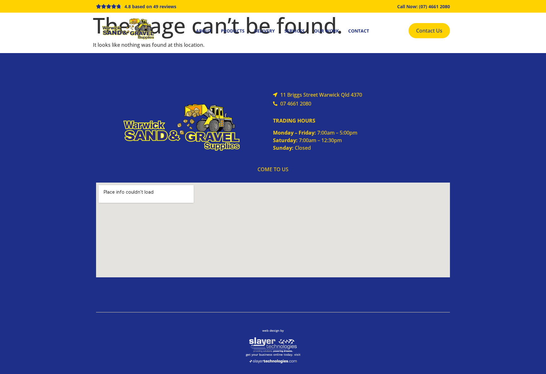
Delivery (264, 31)
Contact (358, 31)
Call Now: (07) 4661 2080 (423, 6)
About (203, 31)
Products (233, 31)
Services (294, 31)
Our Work (326, 31)
